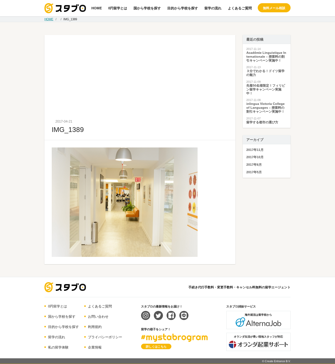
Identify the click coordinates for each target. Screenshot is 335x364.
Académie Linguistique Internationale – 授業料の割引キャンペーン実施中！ (266, 56)
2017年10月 (255, 157)
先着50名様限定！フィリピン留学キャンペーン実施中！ (265, 89)
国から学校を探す (147, 8)
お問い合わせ (98, 316)
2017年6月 (254, 164)
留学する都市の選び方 (262, 122)
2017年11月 (255, 150)
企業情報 (95, 347)
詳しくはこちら (156, 346)
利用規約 (95, 327)
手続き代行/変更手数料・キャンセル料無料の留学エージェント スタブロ (65, 8)
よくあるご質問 (240, 8)
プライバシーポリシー (105, 337)
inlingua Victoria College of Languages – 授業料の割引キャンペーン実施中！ (265, 107)
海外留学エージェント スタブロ (65, 287)
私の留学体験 (58, 347)
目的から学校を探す (182, 8)
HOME (96, 8)
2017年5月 (254, 172)
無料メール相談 (274, 8)
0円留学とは (117, 8)
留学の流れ (213, 8)
